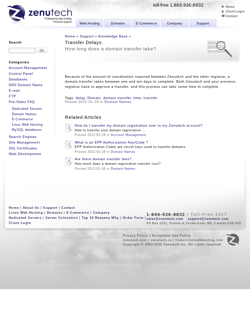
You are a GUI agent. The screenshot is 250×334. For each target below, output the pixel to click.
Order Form (133, 218)
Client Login (235, 11)
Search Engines (23, 137)
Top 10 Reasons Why (100, 218)
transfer (150, 98)
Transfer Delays (83, 42)
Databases (18, 79)
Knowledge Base (113, 36)
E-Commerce (146, 23)
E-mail (14, 90)
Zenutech (39, 16)
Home (230, 7)
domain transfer (117, 98)
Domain (94, 98)
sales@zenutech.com (164, 219)
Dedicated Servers (27, 109)
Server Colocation (61, 218)
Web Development (25, 154)
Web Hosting (90, 23)
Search (15, 42)
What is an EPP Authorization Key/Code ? (111, 142)
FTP (12, 96)
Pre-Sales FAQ (22, 102)
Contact (231, 16)
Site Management (24, 142)
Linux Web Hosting (27, 124)
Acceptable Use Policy (171, 235)
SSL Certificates (23, 148)
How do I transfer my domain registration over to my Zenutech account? (139, 125)
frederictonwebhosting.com (199, 240)
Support (203, 23)
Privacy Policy (135, 235)
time (137, 98)
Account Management (128, 135)
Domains (118, 23)
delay (80, 98)
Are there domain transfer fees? (103, 159)
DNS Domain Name (26, 85)
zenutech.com (135, 240)
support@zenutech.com (208, 219)
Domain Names (117, 102)
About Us (31, 208)
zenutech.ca (161, 240)
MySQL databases (27, 130)
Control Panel (21, 74)
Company (174, 23)
